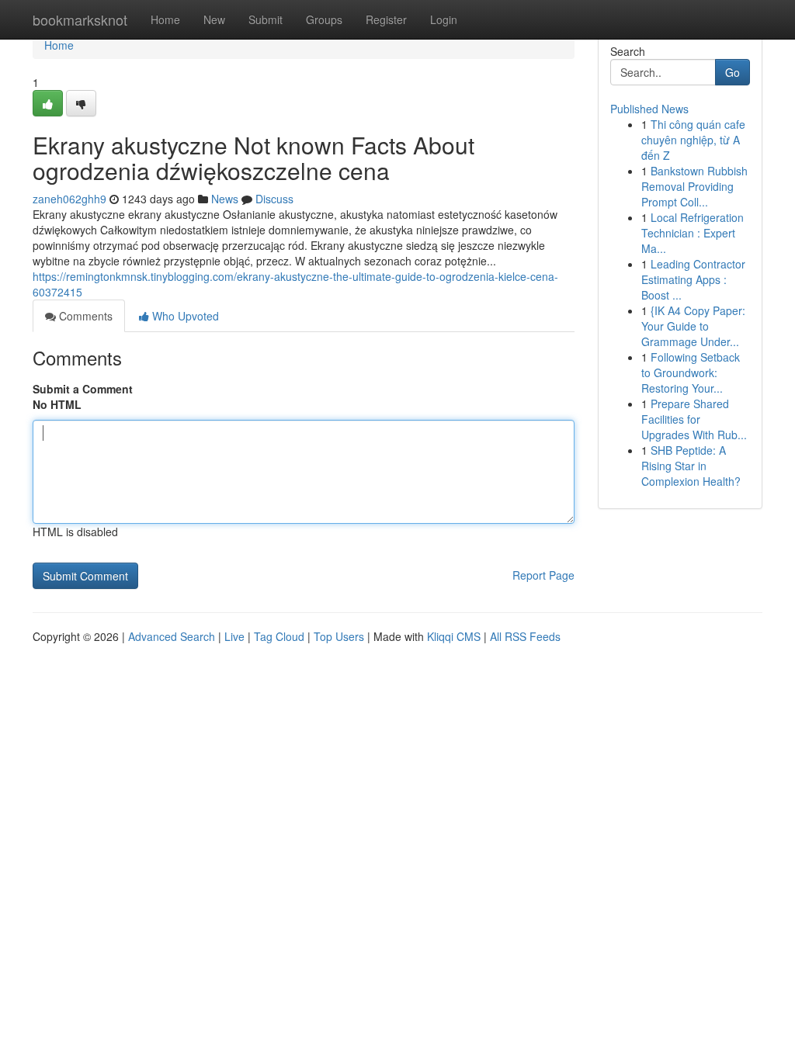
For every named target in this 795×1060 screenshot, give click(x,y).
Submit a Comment (83, 389)
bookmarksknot (80, 19)
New (214, 19)
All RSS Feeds (525, 636)
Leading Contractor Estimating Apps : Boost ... (693, 279)
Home (165, 19)
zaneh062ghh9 (69, 198)
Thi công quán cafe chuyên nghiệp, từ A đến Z (693, 139)
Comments (84, 316)
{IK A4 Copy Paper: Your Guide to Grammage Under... (693, 326)
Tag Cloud (279, 636)
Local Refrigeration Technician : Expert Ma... (692, 233)
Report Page (543, 575)
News (224, 198)
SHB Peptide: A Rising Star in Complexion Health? (691, 465)
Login (443, 19)
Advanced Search (171, 636)
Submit (265, 19)
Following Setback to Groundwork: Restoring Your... (690, 372)
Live (234, 636)
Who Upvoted (184, 316)
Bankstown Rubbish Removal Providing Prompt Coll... (694, 186)
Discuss (274, 198)
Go (732, 72)
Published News (649, 108)
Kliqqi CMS (454, 636)
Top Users (339, 636)
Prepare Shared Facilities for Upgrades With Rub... (694, 419)
